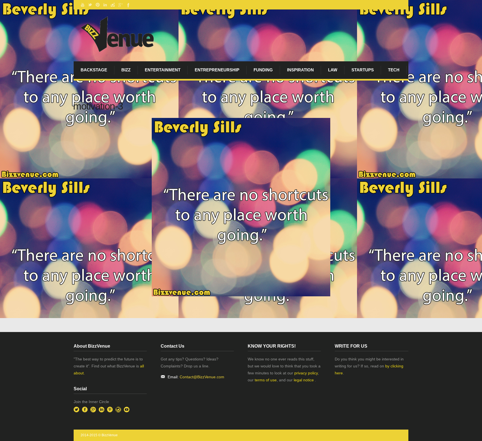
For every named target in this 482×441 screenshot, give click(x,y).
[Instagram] (113, 5)
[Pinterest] (98, 5)
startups (362, 69)
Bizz (126, 69)
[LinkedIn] (105, 5)
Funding (263, 69)
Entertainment (162, 69)
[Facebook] (128, 5)
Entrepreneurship (217, 69)
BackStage (94, 69)
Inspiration (300, 69)
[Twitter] (90, 5)
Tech (393, 69)
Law (332, 69)
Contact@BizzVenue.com (202, 377)
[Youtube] (82, 5)
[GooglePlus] (120, 5)
